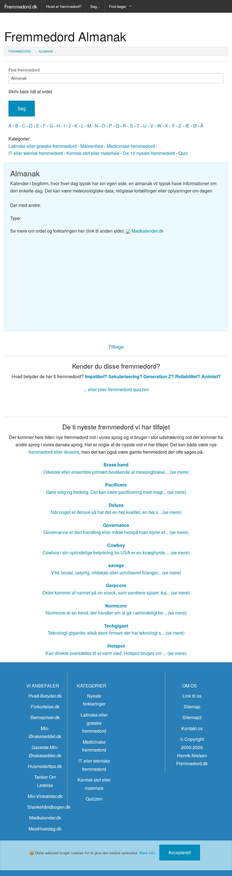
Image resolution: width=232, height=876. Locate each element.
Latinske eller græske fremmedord (42, 146)
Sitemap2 (192, 717)
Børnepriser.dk (45, 717)
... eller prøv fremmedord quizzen (116, 389)
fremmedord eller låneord (54, 452)
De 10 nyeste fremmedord (149, 153)
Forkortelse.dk (45, 706)
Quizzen (94, 798)
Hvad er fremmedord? (63, 6)
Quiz (183, 153)
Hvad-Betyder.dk (45, 696)
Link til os (191, 696)
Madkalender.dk (147, 231)
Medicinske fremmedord (131, 146)
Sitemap (192, 706)
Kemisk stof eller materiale (92, 153)
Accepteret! (179, 852)
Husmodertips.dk (45, 766)
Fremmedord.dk (20, 6)
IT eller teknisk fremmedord (35, 153)
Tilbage (116, 346)
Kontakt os (192, 728)
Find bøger (117, 6)
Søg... (95, 6)
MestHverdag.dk (45, 828)
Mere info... (148, 852)
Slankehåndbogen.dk (48, 807)
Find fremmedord (24, 70)
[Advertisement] (116, 279)
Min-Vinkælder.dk (45, 796)
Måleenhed (91, 146)
